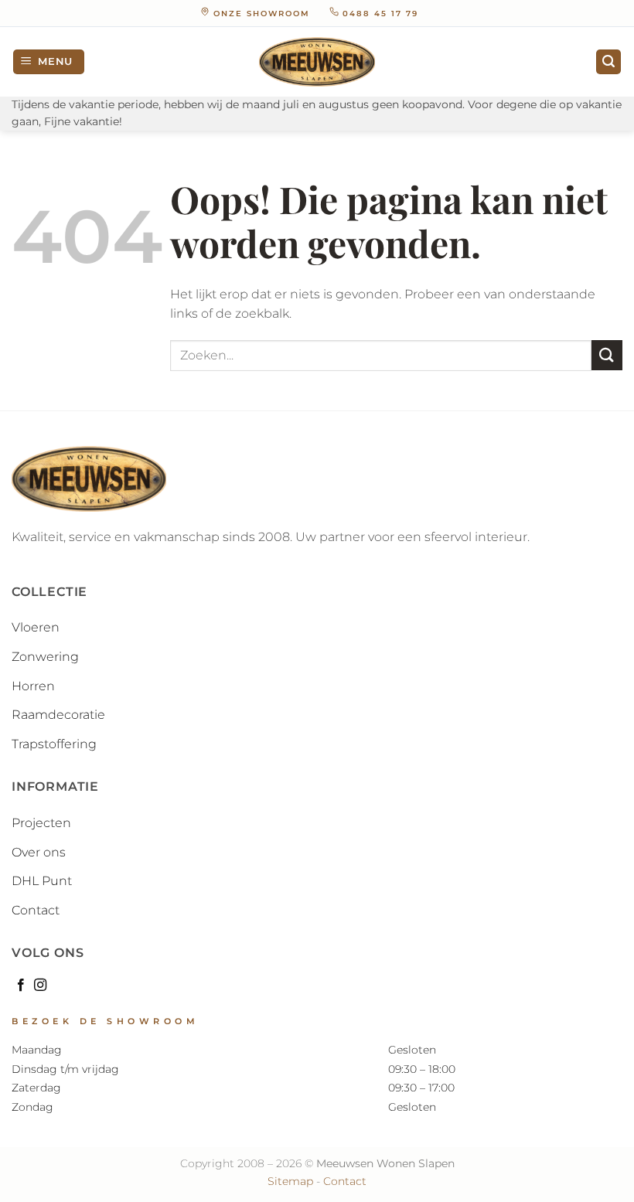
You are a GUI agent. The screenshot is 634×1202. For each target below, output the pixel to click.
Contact (36, 910)
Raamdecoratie (58, 714)
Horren (33, 686)
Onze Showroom (262, 14)
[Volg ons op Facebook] (21, 986)
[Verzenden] (606, 355)
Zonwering (45, 656)
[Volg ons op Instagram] (40, 986)
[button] (49, 62)
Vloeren (36, 627)
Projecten (41, 823)
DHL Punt (42, 880)
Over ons (39, 852)
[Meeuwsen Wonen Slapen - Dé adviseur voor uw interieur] (317, 61)
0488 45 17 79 (378, 14)
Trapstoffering (54, 744)
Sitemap (290, 1181)
